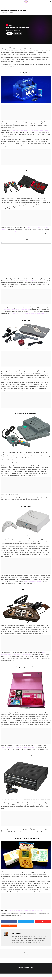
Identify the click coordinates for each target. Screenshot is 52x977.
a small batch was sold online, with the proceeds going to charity (29, 130)
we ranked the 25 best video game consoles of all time (26, 47)
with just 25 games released (33, 581)
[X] (25, 970)
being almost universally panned (10, 231)
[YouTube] (27, 970)
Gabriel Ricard (4, 12)
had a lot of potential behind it (22, 277)
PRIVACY (32, 967)
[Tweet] (26, 921)
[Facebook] (23, 970)
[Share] (9, 921)
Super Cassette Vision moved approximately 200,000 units (17, 747)
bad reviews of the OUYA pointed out (34, 281)
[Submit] (9, 926)
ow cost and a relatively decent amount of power (16, 309)
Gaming (3, 8)
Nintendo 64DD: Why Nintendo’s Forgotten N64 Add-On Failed (25, 910)
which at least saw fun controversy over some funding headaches (28, 313)
